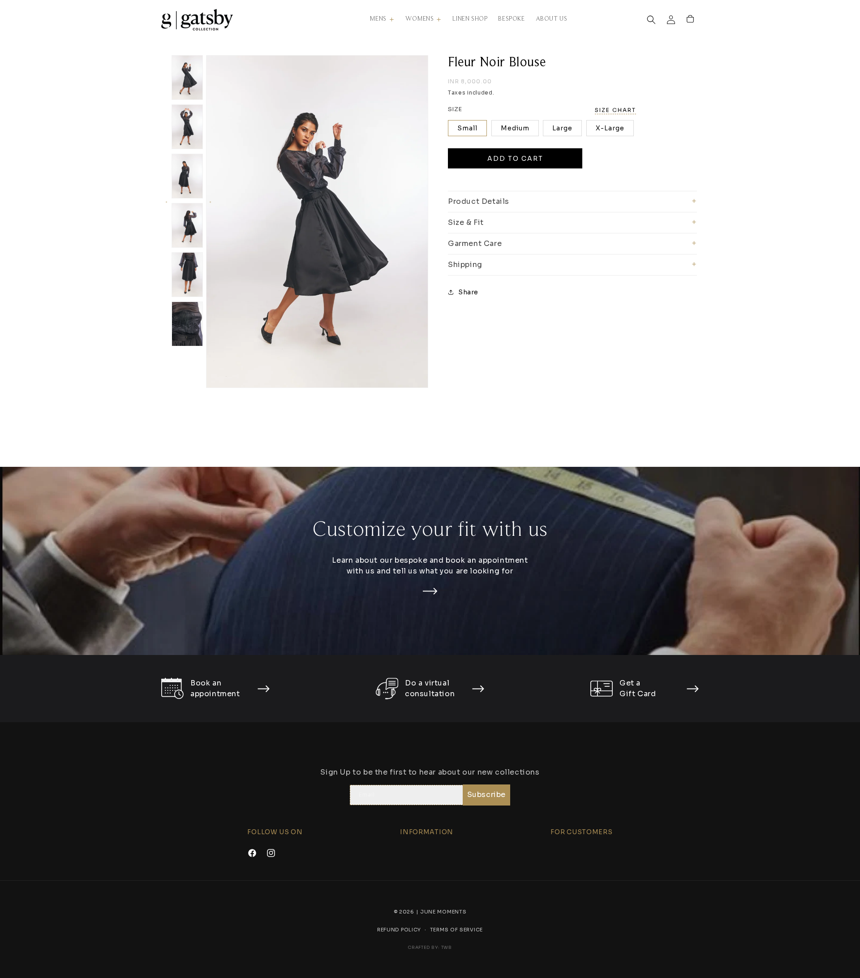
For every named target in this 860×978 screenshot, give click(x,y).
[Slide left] (165, 202)
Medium (515, 128)
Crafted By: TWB (430, 947)
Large (562, 128)
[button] (382, 19)
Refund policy (399, 929)
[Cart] (691, 20)
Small (467, 128)
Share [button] (468, 292)
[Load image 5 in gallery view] (187, 274)
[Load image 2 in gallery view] (187, 126)
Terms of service (456, 929)
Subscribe (486, 795)
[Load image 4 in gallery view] (187, 225)
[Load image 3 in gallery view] (187, 176)
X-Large (610, 128)
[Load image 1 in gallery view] (187, 77)
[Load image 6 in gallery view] (187, 324)
